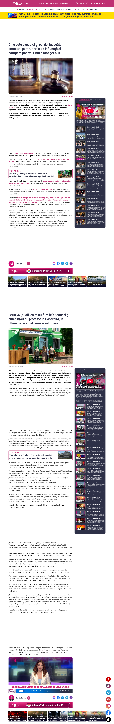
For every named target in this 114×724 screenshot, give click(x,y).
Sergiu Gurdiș (21, 698)
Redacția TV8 (20, 263)
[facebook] (64, 96)
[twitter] (66, 96)
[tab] (84, 100)
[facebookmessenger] (62, 96)
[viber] (72, 96)
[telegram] (69, 96)
